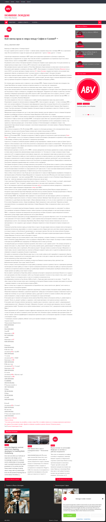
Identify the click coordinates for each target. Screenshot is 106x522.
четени (9, 426)
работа (39, 185)
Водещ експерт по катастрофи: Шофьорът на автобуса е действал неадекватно (60, 450)
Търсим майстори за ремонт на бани (87, 64)
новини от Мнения (12, 418)
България (23, 1)
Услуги (34, 22)
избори (34, 187)
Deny (83, 515)
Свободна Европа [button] (24, 48)
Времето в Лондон (53, 520)
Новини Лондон (17, 15)
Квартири (12, 22)
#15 (13, 376)
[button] (103, 499)
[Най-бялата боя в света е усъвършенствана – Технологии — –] (38, 439)
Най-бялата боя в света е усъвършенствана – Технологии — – (38, 450)
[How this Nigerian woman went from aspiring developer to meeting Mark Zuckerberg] (15, 439)
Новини (7, 1)
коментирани (15, 426)
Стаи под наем (86, 103)
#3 (12, 351)
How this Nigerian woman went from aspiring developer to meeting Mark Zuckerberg (15, 450)
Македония (63, 69)
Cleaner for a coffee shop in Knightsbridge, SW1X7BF (86, 53)
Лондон (17, 1)
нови (21, 426)
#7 (13, 339)
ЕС (36, 71)
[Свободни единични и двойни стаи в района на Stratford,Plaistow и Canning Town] (88, 90)
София (49, 53)
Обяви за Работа (23, 22)
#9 (13, 368)
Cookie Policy (79, 519)
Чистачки (79, 44)
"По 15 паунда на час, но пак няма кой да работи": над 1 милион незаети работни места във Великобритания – (64, 479)
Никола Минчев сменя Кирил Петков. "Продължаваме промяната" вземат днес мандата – (14, 479)
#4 (12, 358)
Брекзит (28, 1)
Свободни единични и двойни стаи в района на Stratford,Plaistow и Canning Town (87, 108)
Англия (12, 1)
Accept (69, 515)
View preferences (97, 515)
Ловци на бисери (9, 420)
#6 (13, 333)
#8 (13, 360)
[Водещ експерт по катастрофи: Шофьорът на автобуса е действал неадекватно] (61, 439)
